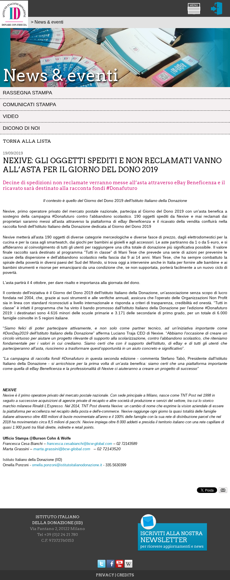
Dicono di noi (21, 128)
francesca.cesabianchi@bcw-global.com (79, 444)
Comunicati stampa (29, 104)
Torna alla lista (27, 141)
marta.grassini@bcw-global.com (63, 449)
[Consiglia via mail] (223, 491)
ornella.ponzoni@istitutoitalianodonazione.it (67, 465)
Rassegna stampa (27, 92)
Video (11, 116)
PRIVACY (105, 575)
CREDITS (125, 575)
